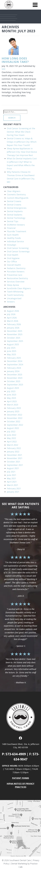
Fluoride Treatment (16, 231)
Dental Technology (16, 218)
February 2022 (14, 448)
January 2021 (13, 491)
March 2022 (12, 445)
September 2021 (15, 465)
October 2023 (13, 381)
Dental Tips (12, 221)
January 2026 (13, 327)
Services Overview (15, 281)
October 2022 (13, 421)
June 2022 (11, 435)
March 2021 (12, 485)
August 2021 (13, 468)
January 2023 (13, 411)
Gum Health (13, 234)
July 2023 (11, 391)
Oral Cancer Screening (18, 248)
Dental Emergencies (16, 208)
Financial (11, 228)
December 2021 (14, 455)
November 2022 (14, 418)
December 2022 (14, 414)
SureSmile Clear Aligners (19, 288)
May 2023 (11, 398)
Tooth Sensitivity (15, 295)
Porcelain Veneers (15, 271)
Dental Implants (15, 211)
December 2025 (14, 331)
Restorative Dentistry (17, 278)
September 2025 (15, 341)
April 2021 (12, 481)
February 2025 (14, 357)
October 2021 (13, 461)
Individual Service (15, 241)
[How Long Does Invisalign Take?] (10, 47)
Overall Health (14, 265)
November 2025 (14, 334)
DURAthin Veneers (16, 224)
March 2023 (12, 404)
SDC (4, 69)
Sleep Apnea (13, 285)
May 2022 (11, 438)
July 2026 (11, 314)
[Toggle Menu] (35, 5)
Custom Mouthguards (17, 198)
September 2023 (15, 384)
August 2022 (13, 428)
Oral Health (12, 254)
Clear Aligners (13, 191)
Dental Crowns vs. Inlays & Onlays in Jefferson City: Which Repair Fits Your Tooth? (21, 141)
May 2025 (11, 354)
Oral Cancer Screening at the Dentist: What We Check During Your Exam (21, 131)
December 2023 (14, 374)
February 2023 (14, 408)
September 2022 (15, 424)
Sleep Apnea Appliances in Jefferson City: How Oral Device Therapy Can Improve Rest (22, 151)
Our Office (12, 261)
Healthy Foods (14, 238)
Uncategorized (14, 298)
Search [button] (12, 118)
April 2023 (12, 401)
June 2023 (11, 394)
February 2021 (14, 488)
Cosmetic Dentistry (16, 194)
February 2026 (14, 324)
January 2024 (13, 371)
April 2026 (12, 317)
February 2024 (14, 368)
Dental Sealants (14, 214)
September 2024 (15, 364)
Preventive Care (14, 275)
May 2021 (11, 478)
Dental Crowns (14, 201)
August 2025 (13, 344)
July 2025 (11, 347)
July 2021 (11, 471)
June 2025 (11, 351)
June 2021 (11, 475)
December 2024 (14, 361)
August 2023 (13, 388)
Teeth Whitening (15, 291)
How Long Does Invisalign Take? (15, 60)
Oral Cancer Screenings (18, 251)
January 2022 (13, 451)
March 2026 (12, 321)
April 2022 (12, 441)
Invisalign (11, 244)
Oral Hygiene (13, 258)
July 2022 (11, 431)
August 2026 (13, 311)
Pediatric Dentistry (16, 268)
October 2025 (13, 337)
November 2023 (14, 378)
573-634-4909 (16, 754)
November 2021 (14, 458)
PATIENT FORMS (20, 778)
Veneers (11, 301)
